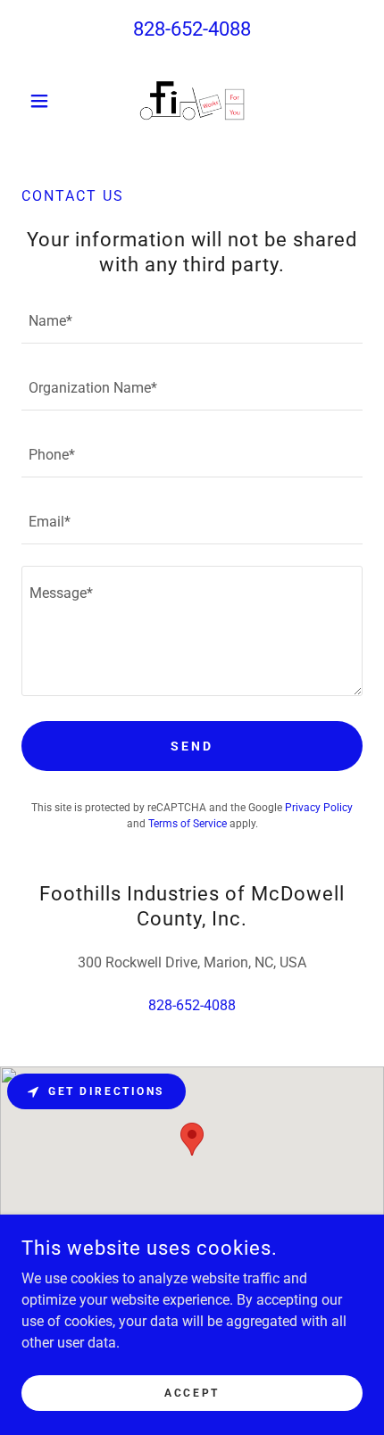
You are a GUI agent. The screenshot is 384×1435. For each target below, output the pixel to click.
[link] (192, 101)
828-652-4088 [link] (192, 29)
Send (192, 746)
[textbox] (192, 321)
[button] (46, 101)
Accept (191, 1392)
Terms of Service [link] (187, 823)
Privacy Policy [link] (319, 807)
